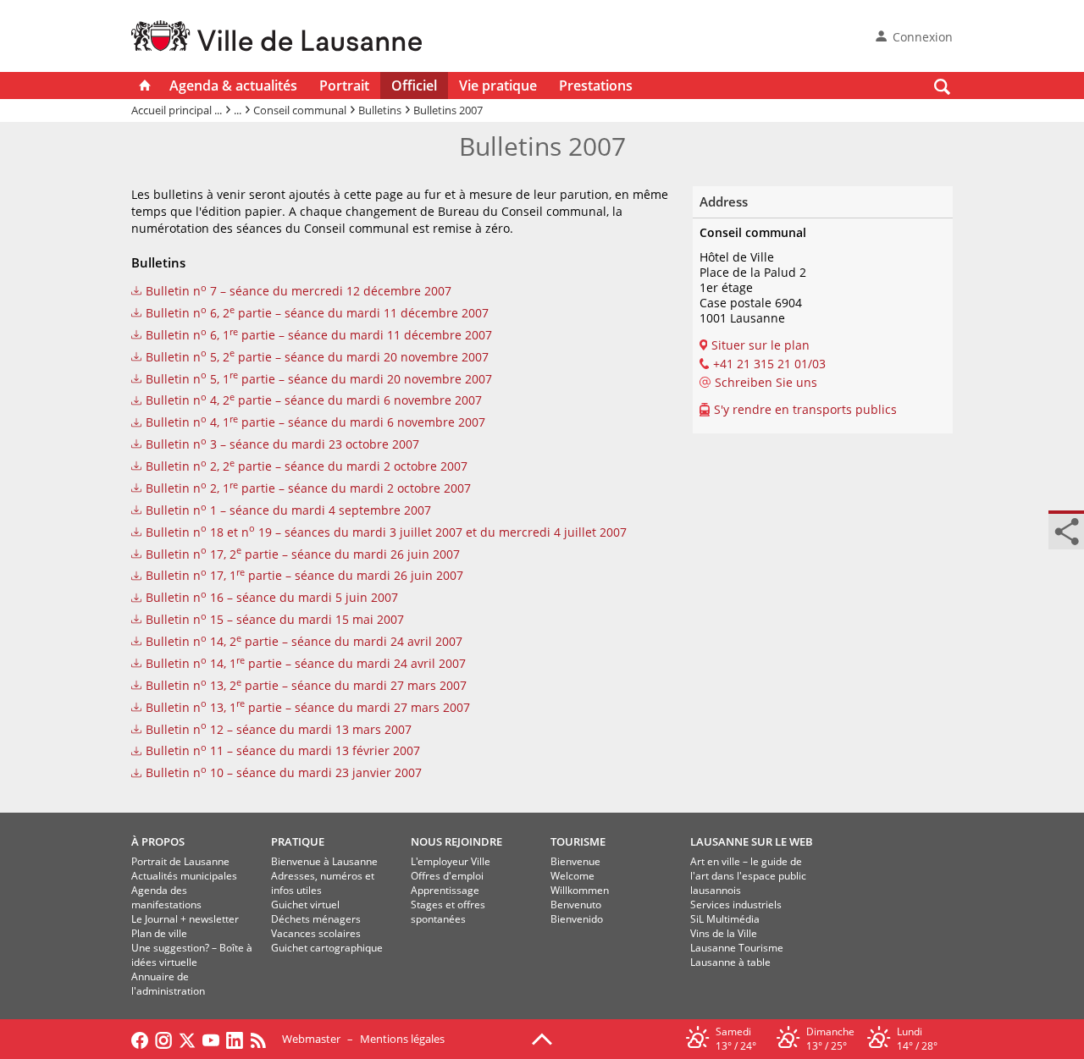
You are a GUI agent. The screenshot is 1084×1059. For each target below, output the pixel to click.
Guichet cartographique (327, 947)
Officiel (414, 85)
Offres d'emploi (447, 876)
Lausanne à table (730, 962)
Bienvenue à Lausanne (324, 861)
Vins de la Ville (723, 933)
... (237, 110)
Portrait (344, 85)
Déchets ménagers (316, 919)
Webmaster (311, 1038)
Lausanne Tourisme (736, 947)
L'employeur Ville (450, 861)
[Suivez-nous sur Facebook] (139, 1038)
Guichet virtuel (305, 904)
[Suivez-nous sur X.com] (187, 1038)
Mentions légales (402, 1038)
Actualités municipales (184, 876)
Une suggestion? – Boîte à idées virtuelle (191, 954)
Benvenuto (575, 904)
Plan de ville (159, 933)
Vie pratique (498, 85)
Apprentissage (445, 890)
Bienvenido (576, 919)
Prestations (596, 85)
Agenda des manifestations (166, 897)
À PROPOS (158, 841)
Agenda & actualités (233, 85)
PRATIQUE (297, 841)
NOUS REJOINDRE (456, 841)
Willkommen (579, 890)
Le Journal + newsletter (185, 919)
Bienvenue (575, 861)
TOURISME (578, 841)
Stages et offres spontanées (448, 911)
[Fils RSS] (262, 1038)
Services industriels (736, 904)
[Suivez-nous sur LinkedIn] (234, 1038)
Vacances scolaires (316, 933)
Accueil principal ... (176, 110)
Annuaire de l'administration (168, 983)
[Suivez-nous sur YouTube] (210, 1038)
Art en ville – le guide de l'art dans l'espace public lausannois (748, 875)
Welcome (572, 876)
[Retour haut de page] (542, 1037)
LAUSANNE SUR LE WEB (751, 841)
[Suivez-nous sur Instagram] (163, 1038)
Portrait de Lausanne (180, 861)
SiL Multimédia (725, 919)
